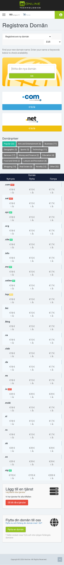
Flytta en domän (16, 529)
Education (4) (48, 155)
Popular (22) (9, 144)
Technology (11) (40, 149)
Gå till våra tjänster (17, 502)
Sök (31, 76)
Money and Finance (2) (29, 155)
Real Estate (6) (26, 166)
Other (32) (54, 166)
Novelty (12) (41, 166)
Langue (15, 15)
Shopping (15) (10, 166)
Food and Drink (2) (12, 161)
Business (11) (51, 144)
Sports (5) (25, 149)
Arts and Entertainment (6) (29, 144)
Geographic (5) (10, 149)
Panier (28, 15)
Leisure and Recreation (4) (35, 161)
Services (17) (9, 155)
